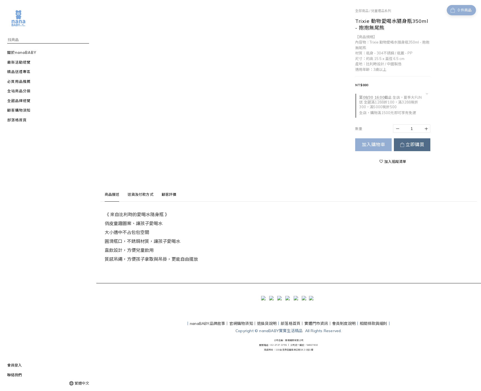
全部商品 (362, 11)
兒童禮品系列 (381, 11)
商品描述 (112, 194)
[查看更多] (426, 93)
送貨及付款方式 (140, 194)
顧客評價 (169, 194)
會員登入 (14, 365)
